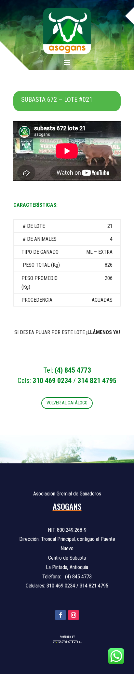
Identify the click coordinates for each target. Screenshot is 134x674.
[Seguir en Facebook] (60, 615)
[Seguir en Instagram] (73, 615)
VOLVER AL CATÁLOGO (67, 402)
